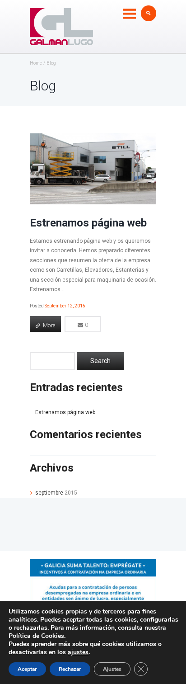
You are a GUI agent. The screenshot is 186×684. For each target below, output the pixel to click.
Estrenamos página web (88, 223)
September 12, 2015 (65, 305)
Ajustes (112, 669)
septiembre (56, 493)
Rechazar (70, 669)
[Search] (100, 361)
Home (36, 63)
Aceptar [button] (27, 669)
